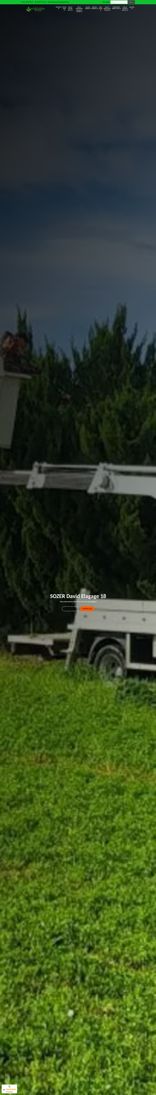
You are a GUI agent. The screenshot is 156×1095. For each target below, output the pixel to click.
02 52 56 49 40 (28, 2)
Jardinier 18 (131, 8)
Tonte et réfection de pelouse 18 (107, 9)
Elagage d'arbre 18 (88, 8)
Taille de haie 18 (100, 9)
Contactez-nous (87, 609)
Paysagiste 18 (58, 8)
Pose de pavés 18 (64, 9)
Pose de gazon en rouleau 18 (125, 9)
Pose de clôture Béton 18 (70, 9)
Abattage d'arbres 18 (94, 8)
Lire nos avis (9, 1091)
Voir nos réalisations (70, 609)
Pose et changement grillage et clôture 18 (79, 9)
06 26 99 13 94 (41, 2)
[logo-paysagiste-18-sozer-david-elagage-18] (35, 9)
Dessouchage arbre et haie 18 (116, 8)
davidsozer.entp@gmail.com (59, 2)
